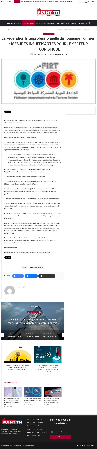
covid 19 (39, 419)
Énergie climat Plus (41, 23)
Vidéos (63, 23)
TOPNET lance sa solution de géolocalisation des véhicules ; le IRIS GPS (32, 400)
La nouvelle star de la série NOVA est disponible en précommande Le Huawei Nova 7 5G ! (12, 401)
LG (27, 426)
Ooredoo (40, 426)
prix (34, 429)
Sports (58, 23)
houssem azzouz (37, 267)
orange (28, 429)
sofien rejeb (37, 54)
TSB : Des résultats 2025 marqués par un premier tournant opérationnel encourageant (33, 323)
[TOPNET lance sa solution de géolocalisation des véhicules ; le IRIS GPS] (32, 392)
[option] (32, 321)
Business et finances (28, 23)
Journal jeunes (51, 23)
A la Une (10, 23)
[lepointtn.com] (48, 12)
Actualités (18, 23)
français (93, 445)
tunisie (34, 435)
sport (38, 432)
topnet (43, 432)
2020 (28, 419)
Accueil (11, 30)
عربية (67, 23)
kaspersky (40, 422)
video (39, 435)
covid (33, 419)
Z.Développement (29, 445)
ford (28, 422)
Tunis (28, 435)
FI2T (25, 267)
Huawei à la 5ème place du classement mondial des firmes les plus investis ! (51, 400)
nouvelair (33, 426)
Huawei (33, 422)
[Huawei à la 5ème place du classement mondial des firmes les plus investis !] (52, 392)
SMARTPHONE (30, 432)
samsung (39, 429)
